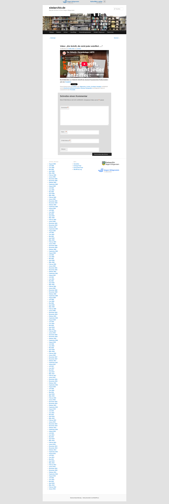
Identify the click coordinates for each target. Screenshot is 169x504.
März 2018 (51, 351)
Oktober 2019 (52, 316)
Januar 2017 (52, 377)
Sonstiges (98, 86)
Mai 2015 (51, 414)
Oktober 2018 (52, 338)
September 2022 (53, 251)
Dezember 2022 (53, 245)
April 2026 (51, 171)
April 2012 (51, 483)
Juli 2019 (51, 321)
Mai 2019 (51, 325)
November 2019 (53, 314)
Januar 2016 (52, 399)
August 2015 (52, 409)
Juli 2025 (51, 188)
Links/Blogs (73, 32)
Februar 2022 (52, 264)
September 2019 (53, 318)
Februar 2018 (52, 353)
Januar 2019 (52, 333)
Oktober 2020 (52, 294)
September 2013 (53, 451)
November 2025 (53, 180)
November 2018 (53, 336)
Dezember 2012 (53, 468)
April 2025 (51, 193)
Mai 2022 (51, 258)
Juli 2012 (51, 477)
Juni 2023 (51, 234)
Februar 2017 (52, 375)
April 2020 (51, 305)
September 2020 (53, 295)
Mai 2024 (51, 214)
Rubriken (58, 32)
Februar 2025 (52, 197)
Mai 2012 (51, 481)
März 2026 (51, 173)
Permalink (72, 89)
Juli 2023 (51, 232)
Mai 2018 (51, 347)
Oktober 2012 (52, 472)
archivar (79, 48)
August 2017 (52, 364)
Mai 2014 (51, 437)
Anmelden (76, 164)
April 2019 (51, 327)
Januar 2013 (52, 466)
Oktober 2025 (52, 182)
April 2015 (51, 416)
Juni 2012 (51, 479)
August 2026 (52, 164)
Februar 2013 (52, 464)
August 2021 (52, 275)
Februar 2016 (52, 398)
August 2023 (52, 230)
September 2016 (53, 385)
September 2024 (53, 206)
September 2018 (53, 340)
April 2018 (51, 349)
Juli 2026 (51, 165)
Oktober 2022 (52, 249)
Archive (66, 32)
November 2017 (53, 359)
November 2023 (53, 225)
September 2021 (53, 273)
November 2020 (53, 292)
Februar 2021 (52, 286)
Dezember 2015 (53, 401)
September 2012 (53, 474)
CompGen (68, 82)
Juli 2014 (51, 433)
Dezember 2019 (53, 312)
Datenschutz (110, 32)
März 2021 (51, 284)
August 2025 (52, 186)
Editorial (51, 32)
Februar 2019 (52, 331)
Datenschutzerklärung (75, 497)
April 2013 (51, 461)
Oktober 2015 (52, 405)
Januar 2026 (52, 177)
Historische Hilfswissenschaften (72, 88)
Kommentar (64, 107)
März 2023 (51, 240)
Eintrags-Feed (77, 165)
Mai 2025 (51, 191)
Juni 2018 (51, 346)
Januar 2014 (52, 444)
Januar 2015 (52, 422)
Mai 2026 (51, 169)
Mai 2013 (51, 459)
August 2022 (52, 253)
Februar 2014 (52, 442)
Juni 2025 (51, 190)
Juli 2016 (51, 388)
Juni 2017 (51, 368)
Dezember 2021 (53, 268)
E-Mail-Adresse (65, 140)
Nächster (117, 38)
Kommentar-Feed (78, 167)
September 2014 (53, 429)
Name (64, 132)
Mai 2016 (51, 392)
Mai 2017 (51, 370)
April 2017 (51, 372)
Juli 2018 (51, 344)
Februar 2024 (52, 219)
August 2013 (52, 453)
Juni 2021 (51, 279)
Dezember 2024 (53, 201)
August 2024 (52, 208)
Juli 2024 (51, 210)
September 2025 (53, 184)
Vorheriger (52, 38)
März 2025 (51, 195)
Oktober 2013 (52, 450)
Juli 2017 (51, 366)
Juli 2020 (51, 299)
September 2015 (53, 407)
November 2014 (53, 425)
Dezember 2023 (53, 223)
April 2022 (51, 260)
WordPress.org (78, 169)
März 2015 (51, 418)
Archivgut (93, 86)
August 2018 (52, 342)
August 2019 (52, 320)
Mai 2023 (51, 236)
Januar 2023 (52, 243)
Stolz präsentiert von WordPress (91, 497)
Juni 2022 (51, 256)
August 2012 (52, 476)
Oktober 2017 (52, 360)
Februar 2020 (52, 308)
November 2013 (53, 448)
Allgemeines (83, 86)
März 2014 (51, 440)
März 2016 (51, 396)
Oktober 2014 (52, 427)
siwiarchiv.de (57, 7)
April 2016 (51, 394)
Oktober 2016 (52, 383)
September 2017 (53, 362)
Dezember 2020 (53, 290)
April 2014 (51, 438)
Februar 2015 (52, 420)
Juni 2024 (51, 212)
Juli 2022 (51, 255)
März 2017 (51, 373)
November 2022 (53, 247)
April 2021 (51, 282)
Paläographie (88, 88)
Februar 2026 (52, 175)
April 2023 (51, 238)
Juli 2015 (51, 411)
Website (63, 149)
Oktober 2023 (52, 227)
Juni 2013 (51, 457)
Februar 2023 (52, 242)
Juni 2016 (51, 390)
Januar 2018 (52, 355)
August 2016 (52, 386)
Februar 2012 (52, 487)
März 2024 (51, 217)
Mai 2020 (51, 303)
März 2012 (51, 485)
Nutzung (83, 88)
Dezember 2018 (53, 334)
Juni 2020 (51, 301)
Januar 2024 (52, 221)
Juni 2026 (51, 167)
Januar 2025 (52, 199)
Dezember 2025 (53, 178)
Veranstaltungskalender (85, 32)
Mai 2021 (51, 281)
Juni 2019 (51, 323)
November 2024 (53, 203)
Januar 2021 (52, 288)
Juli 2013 (51, 455)
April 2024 (51, 216)
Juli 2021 (51, 277)
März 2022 (51, 262)
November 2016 (53, 381)
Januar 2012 (52, 489)
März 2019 (51, 329)
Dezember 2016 (53, 379)
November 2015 (53, 403)
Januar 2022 (52, 266)
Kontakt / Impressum (99, 32)
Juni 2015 (51, 412)
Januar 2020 (52, 310)
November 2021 (53, 269)
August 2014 (52, 431)
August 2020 (52, 297)
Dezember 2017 (53, 357)
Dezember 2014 (53, 424)
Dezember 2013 (53, 446)
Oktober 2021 (52, 271)
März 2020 (51, 307)
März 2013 (51, 463)
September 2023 (53, 229)
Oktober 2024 (52, 204)
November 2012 (53, 470)
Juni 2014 (51, 435)
